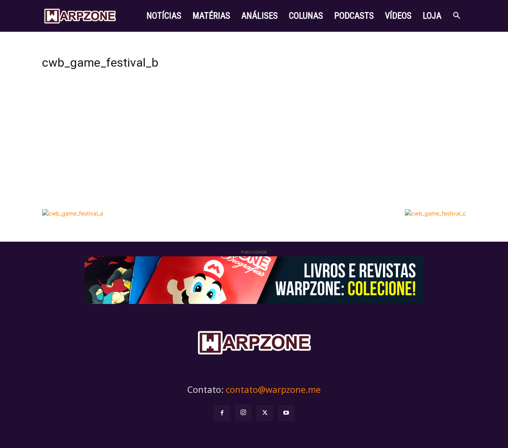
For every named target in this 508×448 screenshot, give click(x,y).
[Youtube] (286, 413)
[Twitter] (265, 413)
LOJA (432, 16)
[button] (456, 16)
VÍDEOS (398, 16)
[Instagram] (243, 413)
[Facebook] (222, 413)
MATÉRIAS (211, 16)
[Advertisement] (254, 145)
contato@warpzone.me (273, 389)
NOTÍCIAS (163, 16)
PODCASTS (354, 16)
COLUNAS (306, 16)
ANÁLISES (259, 16)
